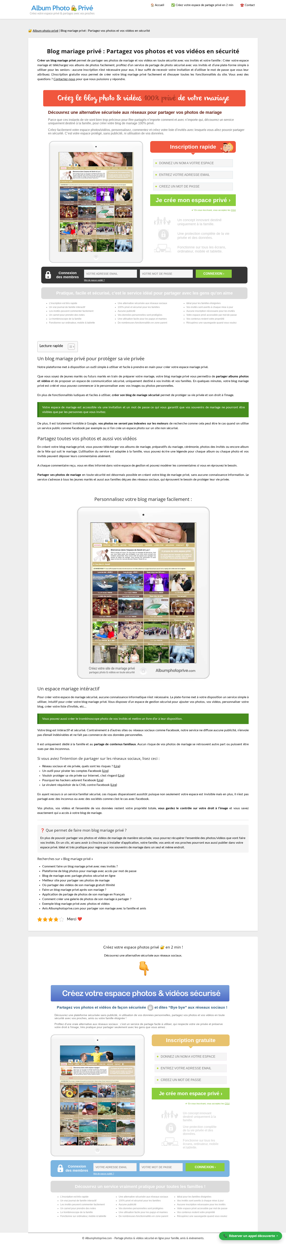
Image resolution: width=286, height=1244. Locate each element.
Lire (116, 766)
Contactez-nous (64, 79)
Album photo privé (45, 30)
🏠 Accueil (157, 5)
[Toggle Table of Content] (69, 346)
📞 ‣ (250, 1236)
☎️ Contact (247, 5)
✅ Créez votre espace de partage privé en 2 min (202, 5)
